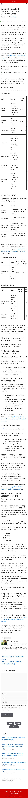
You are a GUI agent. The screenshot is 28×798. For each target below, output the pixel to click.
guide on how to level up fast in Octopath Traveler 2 (14, 619)
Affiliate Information (14, 793)
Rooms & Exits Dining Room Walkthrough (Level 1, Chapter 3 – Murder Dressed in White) (12, 755)
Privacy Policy (19, 791)
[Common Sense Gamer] (2, 4)
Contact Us (12, 791)
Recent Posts (8, 638)
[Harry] (4, 644)
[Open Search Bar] (23, 4)
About (7, 791)
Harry (8, 640)
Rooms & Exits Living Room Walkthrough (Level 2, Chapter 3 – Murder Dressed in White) (12, 746)
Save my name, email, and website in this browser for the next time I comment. (14, 708)
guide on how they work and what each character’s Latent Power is (13, 419)
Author (2, 638)
